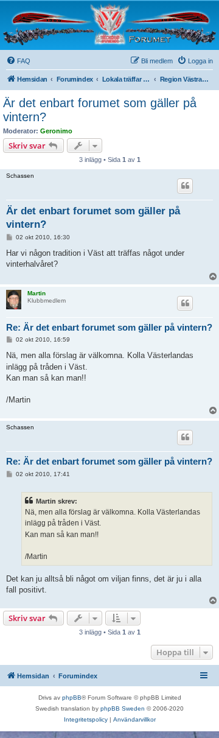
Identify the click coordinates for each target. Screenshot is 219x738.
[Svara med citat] (185, 185)
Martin (36, 293)
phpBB (72, 697)
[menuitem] (18, 61)
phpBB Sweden (122, 708)
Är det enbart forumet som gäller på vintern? (99, 110)
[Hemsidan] (109, 24)
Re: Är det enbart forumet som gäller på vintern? (109, 327)
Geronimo (56, 131)
